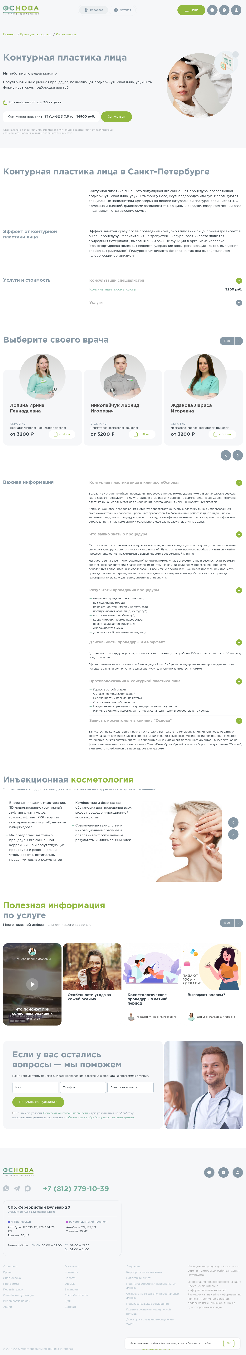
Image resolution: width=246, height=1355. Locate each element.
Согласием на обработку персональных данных (101, 1117)
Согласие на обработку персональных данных (153, 1296)
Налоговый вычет (138, 1278)
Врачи (7, 1272)
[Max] (28, 1189)
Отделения (10, 1266)
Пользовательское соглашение (148, 1304)
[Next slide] (238, 455)
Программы (11, 1284)
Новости (70, 1278)
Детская (125, 10)
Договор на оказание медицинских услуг (150, 1321)
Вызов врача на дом (16, 1301)
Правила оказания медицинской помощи (148, 1312)
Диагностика (12, 1278)
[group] (92, 984)
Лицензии (133, 1266)
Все (227, 341)
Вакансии (71, 1290)
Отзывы (70, 1284)
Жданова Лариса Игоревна (191, 408)
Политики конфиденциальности (65, 1113)
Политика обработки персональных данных (151, 1286)
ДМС (68, 1301)
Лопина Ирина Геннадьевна (27, 408)
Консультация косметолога (112, 289)
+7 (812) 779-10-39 (76, 1189)
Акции (7, 1307)
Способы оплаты (76, 1295)
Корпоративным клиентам (144, 1272)
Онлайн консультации (18, 1295)
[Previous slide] (226, 455)
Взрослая (96, 10)
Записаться (116, 116)
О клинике (72, 1266)
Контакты (71, 1272)
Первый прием (13, 1290)
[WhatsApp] (6, 1189)
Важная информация (28, 482)
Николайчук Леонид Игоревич (115, 408)
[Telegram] (17, 1189)
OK (229, 1343)
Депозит (70, 1307)
